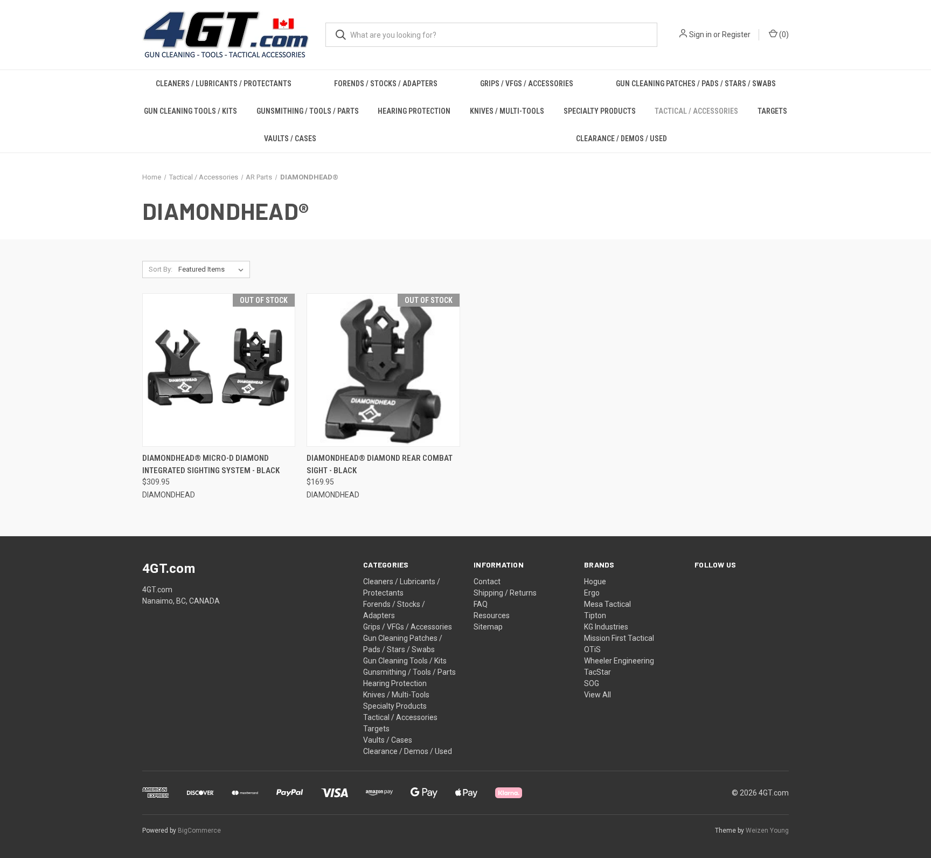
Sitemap (488, 626)
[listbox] (213, 269)
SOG (591, 683)
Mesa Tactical (607, 604)
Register (736, 34)
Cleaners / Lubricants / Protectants (223, 83)
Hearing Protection (414, 111)
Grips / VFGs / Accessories (526, 83)
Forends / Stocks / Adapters (385, 83)
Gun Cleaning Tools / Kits (190, 111)
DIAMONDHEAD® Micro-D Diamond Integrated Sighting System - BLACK (211, 464)
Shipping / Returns (505, 593)
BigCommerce (199, 830)
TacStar (597, 672)
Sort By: (160, 269)
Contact (487, 581)
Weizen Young (767, 830)
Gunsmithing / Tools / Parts (307, 111)
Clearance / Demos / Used (621, 138)
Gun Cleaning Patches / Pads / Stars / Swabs (696, 83)
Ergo (592, 593)
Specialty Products (600, 111)
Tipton (595, 615)
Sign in (700, 34)
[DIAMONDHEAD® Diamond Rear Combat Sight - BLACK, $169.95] (383, 370)
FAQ (481, 604)
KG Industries (606, 626)
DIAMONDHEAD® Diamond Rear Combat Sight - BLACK (380, 464)
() (783, 34)
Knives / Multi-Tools (507, 111)
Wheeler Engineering (619, 660)
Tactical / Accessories (696, 111)
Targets (772, 111)
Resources (492, 615)
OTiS (592, 649)
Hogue (595, 581)
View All (597, 694)
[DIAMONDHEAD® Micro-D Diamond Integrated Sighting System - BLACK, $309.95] (218, 370)
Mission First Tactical (619, 638)
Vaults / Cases (290, 138)
